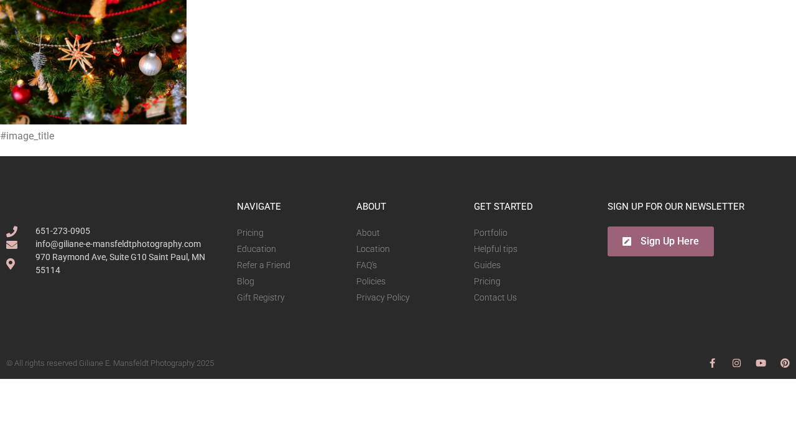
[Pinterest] (785, 363)
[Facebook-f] (712, 363)
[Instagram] (736, 363)
